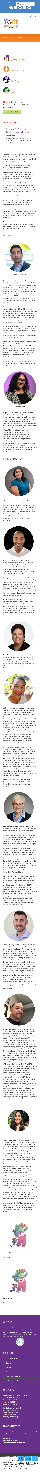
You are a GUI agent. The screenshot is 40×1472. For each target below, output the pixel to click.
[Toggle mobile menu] (36, 16)
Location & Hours (11, 1359)
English (22, 4)
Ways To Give (18, 59)
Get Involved (18, 70)
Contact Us (9, 1372)
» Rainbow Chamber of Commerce (14, 1443)
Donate (14, 92)
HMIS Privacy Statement (13, 1376)
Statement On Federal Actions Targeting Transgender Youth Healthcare (18, 132)
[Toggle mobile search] (31, 16)
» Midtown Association (10, 1440)
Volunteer (9, 1367)
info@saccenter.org (11, 1404)
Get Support (17, 81)
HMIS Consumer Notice (13, 1381)
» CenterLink (7, 1438)
